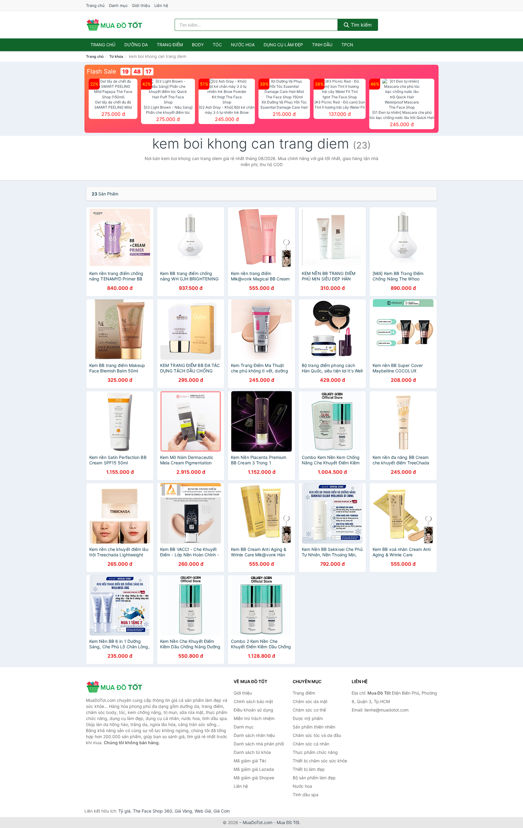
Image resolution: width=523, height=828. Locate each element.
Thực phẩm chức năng (315, 752)
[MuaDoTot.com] (114, 24)
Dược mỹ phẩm (308, 718)
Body (198, 44)
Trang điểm (170, 44)
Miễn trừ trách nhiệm (254, 718)
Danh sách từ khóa (252, 752)
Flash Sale (101, 71)
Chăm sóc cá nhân (311, 743)
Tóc (217, 44)
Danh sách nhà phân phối (259, 743)
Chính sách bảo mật (253, 701)
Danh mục (118, 5)
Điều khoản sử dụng (253, 709)
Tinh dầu (322, 44)
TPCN (347, 44)
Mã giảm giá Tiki (250, 760)
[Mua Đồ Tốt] (116, 686)
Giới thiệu (141, 5)
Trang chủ (95, 5)
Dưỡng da (136, 44)
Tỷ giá (124, 810)
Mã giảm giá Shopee (254, 777)
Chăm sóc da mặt (310, 701)
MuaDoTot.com (257, 822)
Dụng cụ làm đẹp (283, 44)
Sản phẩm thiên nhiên (314, 726)
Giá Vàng (183, 810)
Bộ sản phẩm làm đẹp (314, 777)
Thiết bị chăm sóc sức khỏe (320, 760)
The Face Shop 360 (152, 810)
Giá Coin (221, 810)
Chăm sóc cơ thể (309, 709)
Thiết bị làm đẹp (309, 769)
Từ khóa (116, 56)
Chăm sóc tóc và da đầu (317, 735)
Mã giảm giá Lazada (254, 769)
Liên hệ (161, 5)
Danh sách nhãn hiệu (254, 735)
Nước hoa (243, 44)
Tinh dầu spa (305, 794)
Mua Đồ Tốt (288, 822)
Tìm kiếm (360, 25)
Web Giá (203, 810)
